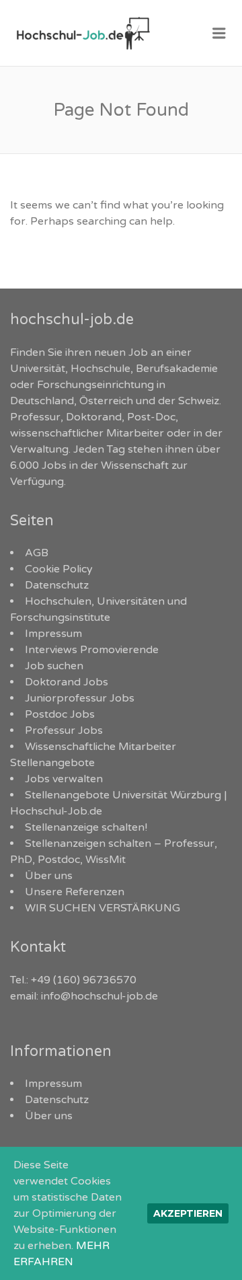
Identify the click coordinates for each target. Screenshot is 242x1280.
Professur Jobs (64, 730)
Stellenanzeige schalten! (86, 827)
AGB (36, 553)
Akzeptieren (188, 1213)
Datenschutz (57, 585)
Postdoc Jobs (60, 714)
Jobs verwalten (64, 779)
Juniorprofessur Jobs (79, 698)
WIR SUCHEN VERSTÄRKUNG (102, 908)
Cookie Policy (59, 569)
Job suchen (54, 666)
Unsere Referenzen (74, 892)
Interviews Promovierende (92, 649)
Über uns (49, 875)
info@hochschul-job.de (99, 996)
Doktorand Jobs (66, 682)
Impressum (53, 633)
